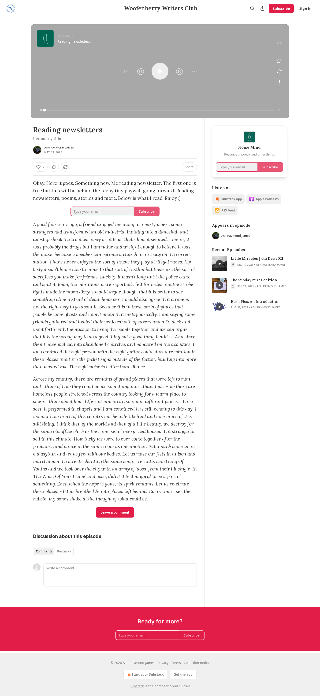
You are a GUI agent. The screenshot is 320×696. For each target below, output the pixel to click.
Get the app (183, 674)
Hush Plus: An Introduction (255, 301)
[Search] (252, 8)
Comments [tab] (44, 551)
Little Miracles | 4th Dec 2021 (257, 258)
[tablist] (53, 551)
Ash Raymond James (59, 147)
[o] (219, 263)
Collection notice (197, 662)
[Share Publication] (262, 8)
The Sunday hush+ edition (254, 280)
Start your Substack (148, 674)
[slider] (160, 110)
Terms (176, 662)
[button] (126, 71)
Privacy (162, 662)
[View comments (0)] (279, 60)
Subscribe (281, 8)
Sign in (305, 8)
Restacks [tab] (64, 551)
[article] (249, 263)
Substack (137, 686)
